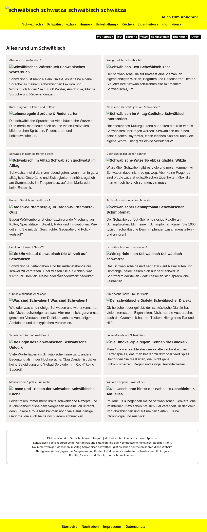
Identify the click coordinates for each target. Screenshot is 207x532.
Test (119, 36)
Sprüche (131, 36)
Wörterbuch (105, 36)
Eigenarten (179, 36)
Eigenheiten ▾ (147, 24)
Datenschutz (136, 527)
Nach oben (90, 527)
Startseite (69, 527)
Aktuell (195, 36)
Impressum (112, 527)
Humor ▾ (86, 24)
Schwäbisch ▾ (32, 24)
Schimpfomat (160, 36)
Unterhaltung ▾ (107, 24)
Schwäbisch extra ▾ (61, 24)
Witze (144, 36)
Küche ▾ (128, 24)
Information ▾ (172, 24)
